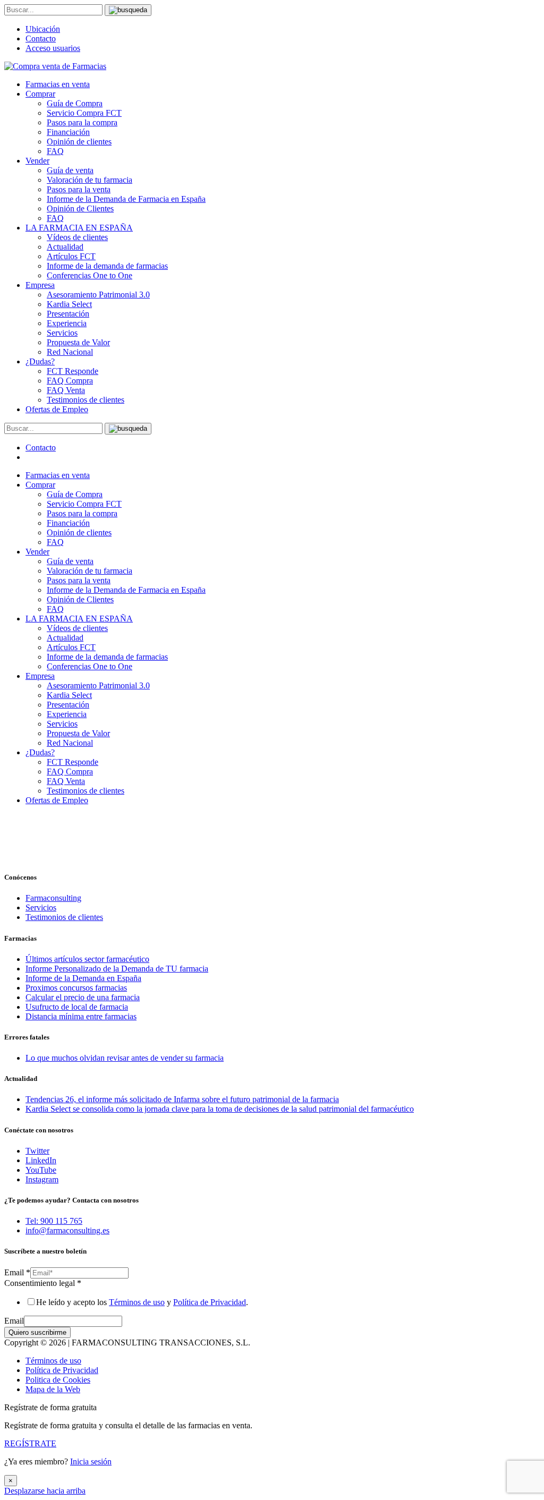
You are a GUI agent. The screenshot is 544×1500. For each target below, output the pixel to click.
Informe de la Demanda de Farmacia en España (126, 198)
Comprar (40, 93)
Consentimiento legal (42, 1283)
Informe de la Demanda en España (83, 978)
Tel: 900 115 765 (54, 1220)
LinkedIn (41, 1160)
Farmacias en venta (58, 84)
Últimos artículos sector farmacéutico (87, 959)
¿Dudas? (40, 361)
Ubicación (43, 28)
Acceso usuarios (53, 48)
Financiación (68, 132)
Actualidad (65, 246)
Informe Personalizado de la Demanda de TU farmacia (117, 968)
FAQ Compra (70, 380)
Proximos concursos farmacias (76, 987)
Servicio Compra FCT (84, 112)
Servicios (62, 332)
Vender (37, 160)
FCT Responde (72, 371)
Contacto (41, 38)
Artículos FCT (71, 256)
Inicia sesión (91, 1461)
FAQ (55, 151)
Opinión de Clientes (80, 208)
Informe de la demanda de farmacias (107, 265)
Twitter (37, 1150)
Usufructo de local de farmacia (77, 1006)
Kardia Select (69, 304)
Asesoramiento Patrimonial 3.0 (98, 294)
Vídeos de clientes (77, 237)
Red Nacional (70, 351)
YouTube (41, 1169)
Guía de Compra (75, 103)
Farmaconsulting (53, 897)
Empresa (40, 284)
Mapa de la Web (53, 1389)
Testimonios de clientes (85, 399)
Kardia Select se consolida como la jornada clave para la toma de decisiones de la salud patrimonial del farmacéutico (220, 1108)
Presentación (68, 313)
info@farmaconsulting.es (67, 1230)
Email (17, 1272)
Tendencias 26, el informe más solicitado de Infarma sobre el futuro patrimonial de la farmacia (182, 1099)
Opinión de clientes (79, 141)
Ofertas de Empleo (57, 409)
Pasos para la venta (78, 189)
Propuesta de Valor (78, 342)
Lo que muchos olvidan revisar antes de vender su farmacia (125, 1057)
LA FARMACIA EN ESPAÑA (79, 227)
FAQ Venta (66, 390)
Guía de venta (70, 170)
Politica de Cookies (58, 1379)
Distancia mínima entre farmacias (81, 1016)
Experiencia (67, 323)
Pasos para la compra (82, 122)
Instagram (42, 1179)
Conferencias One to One (89, 275)
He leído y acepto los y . (142, 1302)
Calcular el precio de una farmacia (83, 997)
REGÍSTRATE (30, 1443)
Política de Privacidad (209, 1302)
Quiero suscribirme (37, 1332)
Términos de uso (137, 1302)
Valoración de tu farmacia (89, 179)
